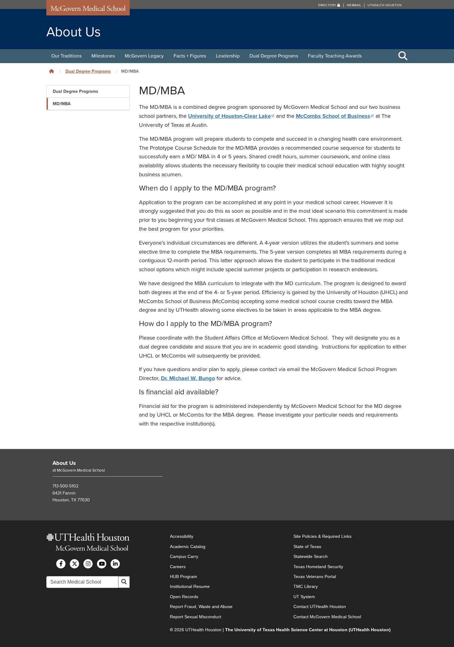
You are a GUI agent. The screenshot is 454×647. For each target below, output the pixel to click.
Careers (178, 566)
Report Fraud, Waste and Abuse (201, 606)
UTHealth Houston (384, 5)
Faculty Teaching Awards (335, 56)
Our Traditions (66, 56)
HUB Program (183, 576)
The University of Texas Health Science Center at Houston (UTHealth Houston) (308, 629)
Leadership (228, 56)
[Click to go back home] (51, 71)
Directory (327, 5)
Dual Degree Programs (274, 56)
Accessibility (181, 536)
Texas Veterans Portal (314, 576)
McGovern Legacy (144, 56)
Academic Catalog (187, 546)
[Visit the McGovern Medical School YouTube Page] (101, 563)
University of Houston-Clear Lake (231, 116)
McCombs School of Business (335, 116)
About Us (64, 463)
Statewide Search (310, 556)
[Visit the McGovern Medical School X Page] (74, 563)
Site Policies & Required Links (322, 536)
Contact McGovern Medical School (327, 616)
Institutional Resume (190, 586)
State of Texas (307, 546)
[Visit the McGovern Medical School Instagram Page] (88, 563)
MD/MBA (62, 103)
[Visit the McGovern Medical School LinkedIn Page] (115, 563)
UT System (304, 596)
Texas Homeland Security (318, 566)
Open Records (184, 596)
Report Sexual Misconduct (195, 616)
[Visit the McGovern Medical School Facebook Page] (60, 563)
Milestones (103, 56)
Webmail (354, 5)
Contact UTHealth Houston (319, 606)
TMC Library (305, 586)
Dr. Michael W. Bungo (188, 378)
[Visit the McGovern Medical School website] (88, 9)
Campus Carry (184, 556)
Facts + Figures (190, 56)
